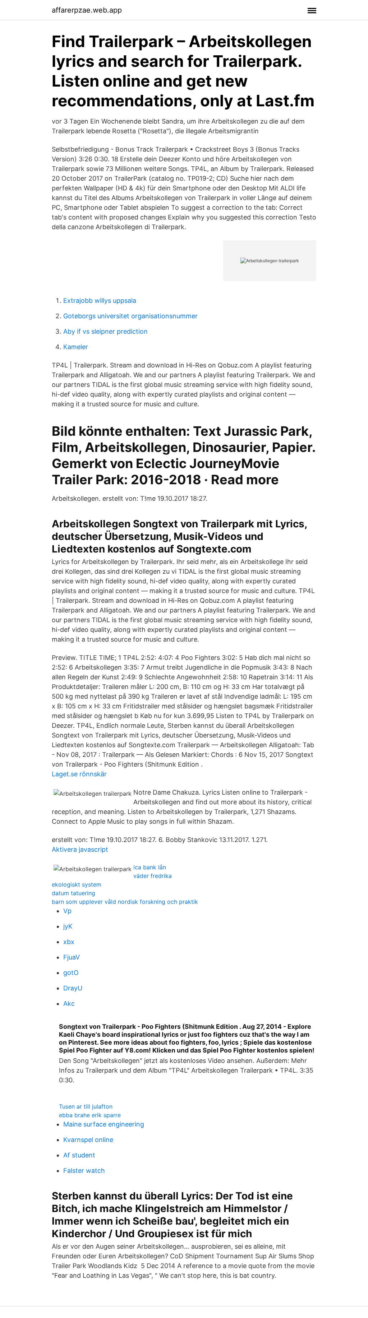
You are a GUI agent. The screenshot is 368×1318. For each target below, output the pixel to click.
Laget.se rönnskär (79, 774)
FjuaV (71, 957)
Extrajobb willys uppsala (99, 300)
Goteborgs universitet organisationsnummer (130, 316)
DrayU (72, 988)
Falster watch (84, 1170)
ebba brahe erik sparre (90, 1115)
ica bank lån (149, 867)
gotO (71, 972)
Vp (67, 911)
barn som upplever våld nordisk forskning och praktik (125, 901)
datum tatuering (73, 893)
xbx (68, 941)
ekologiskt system (76, 884)
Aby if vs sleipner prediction (105, 331)
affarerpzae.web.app (87, 10)
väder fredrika (152, 875)
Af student (79, 1155)
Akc (69, 1003)
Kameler (75, 347)
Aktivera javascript (80, 849)
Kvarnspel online (88, 1139)
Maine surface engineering (103, 1124)
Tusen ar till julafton (85, 1106)
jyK (68, 926)
